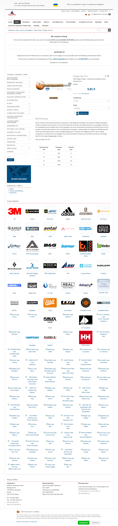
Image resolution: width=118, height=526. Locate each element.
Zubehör (10, 151)
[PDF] (105, 76)
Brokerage (11, 145)
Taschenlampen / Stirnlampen (13, 121)
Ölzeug (9, 103)
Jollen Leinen (38, 30)
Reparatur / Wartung (14, 82)
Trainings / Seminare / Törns (17, 74)
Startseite (11, 30)
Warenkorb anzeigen (109, 14)
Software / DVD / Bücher (16, 129)
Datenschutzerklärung (16, 191)
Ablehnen (95, 523)
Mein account (65, 11)
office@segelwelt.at (59, 59)
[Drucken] (108, 76)
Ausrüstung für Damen (15, 113)
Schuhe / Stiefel (13, 110)
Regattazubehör (13, 89)
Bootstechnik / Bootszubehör (12, 78)
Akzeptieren (83, 523)
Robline (75, 84)
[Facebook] (109, 11)
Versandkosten (85, 93)
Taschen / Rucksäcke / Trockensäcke (15, 117)
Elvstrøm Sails (12, 100)
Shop (17, 30)
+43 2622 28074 (83, 59)
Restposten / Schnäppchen (16, 135)
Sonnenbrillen (12, 126)
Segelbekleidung (13, 106)
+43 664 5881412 (83, 491)
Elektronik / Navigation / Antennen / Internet (16, 93)
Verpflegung (12, 148)
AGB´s (12, 189)
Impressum (13, 192)
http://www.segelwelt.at (14, 504)
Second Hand (11, 138)
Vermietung (11, 142)
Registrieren (75, 11)
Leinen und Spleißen (26, 30)
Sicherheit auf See (13, 132)
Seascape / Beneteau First (16, 97)
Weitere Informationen (23, 521)
